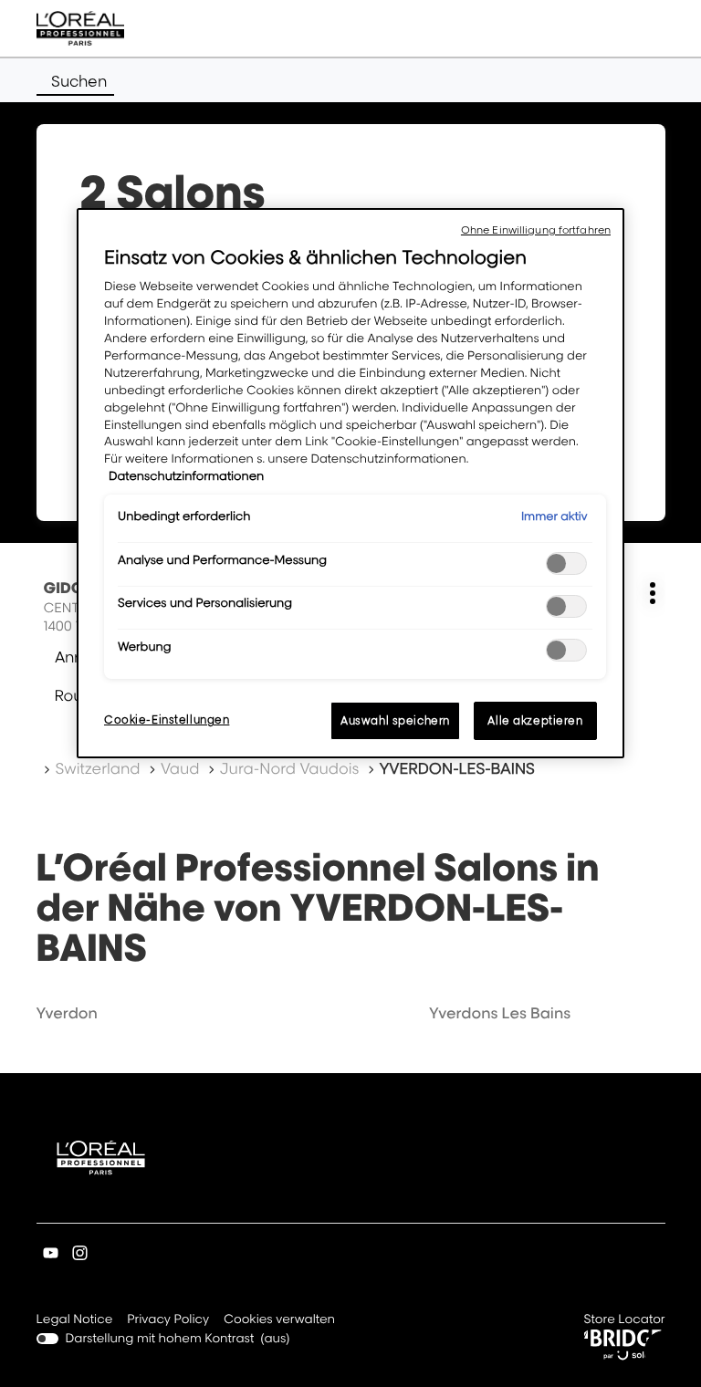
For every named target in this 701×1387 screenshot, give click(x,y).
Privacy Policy (168, 1320)
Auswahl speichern (395, 720)
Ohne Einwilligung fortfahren (536, 230)
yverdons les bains (499, 1013)
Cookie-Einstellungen (166, 719)
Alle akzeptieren (534, 720)
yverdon (67, 1013)
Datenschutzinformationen (186, 476)
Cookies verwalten (279, 1319)
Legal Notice (75, 1320)
